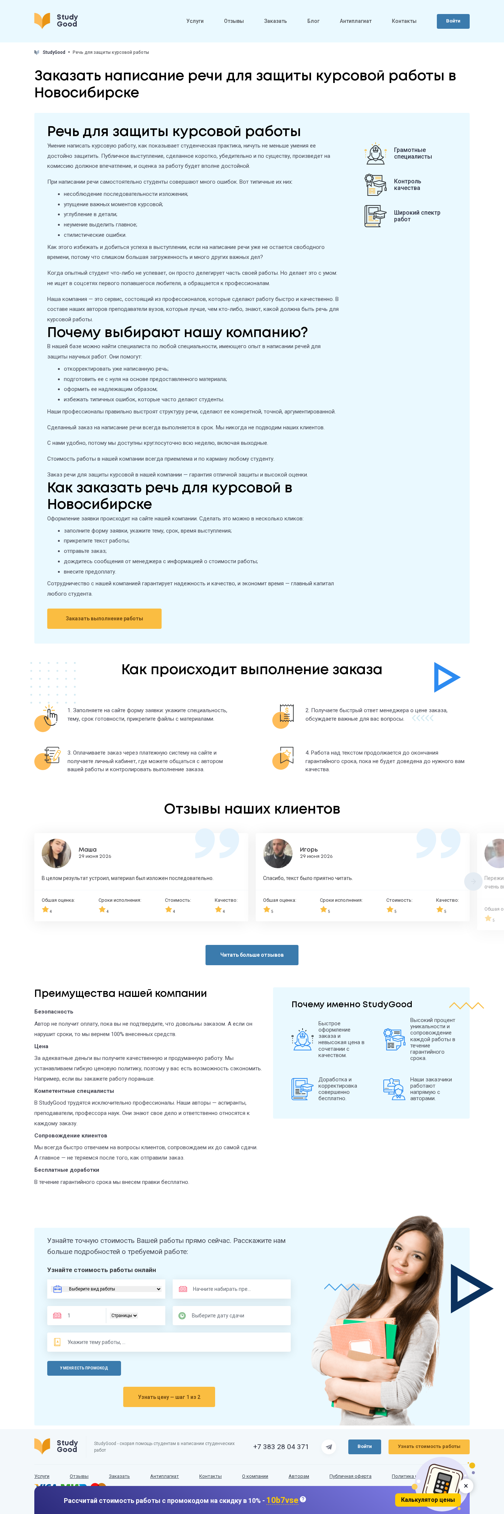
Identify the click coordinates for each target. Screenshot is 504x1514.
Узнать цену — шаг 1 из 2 (169, 1397)
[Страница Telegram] (328, 1446)
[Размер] (82, 1315)
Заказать (275, 21)
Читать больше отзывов (252, 955)
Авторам (299, 1476)
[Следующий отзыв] (473, 881)
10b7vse (282, 1500)
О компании (255, 1476)
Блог (313, 21)
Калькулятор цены (428, 1499)
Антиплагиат (356, 21)
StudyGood (54, 52)
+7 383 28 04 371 (281, 1447)
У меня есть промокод (84, 1368)
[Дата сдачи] (221, 1315)
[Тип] (124, 1316)
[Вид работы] (106, 1289)
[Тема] (97, 1342)
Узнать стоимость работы (429, 1446)
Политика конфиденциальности (428, 1476)
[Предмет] (214, 1289)
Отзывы (234, 21)
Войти (453, 21)
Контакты (404, 21)
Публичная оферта (350, 1476)
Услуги (195, 21)
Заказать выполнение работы (104, 618)
